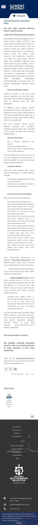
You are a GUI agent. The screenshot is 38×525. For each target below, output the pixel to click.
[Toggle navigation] (3, 6)
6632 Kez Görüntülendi (17, 374)
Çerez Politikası (26, 518)
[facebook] (6, 369)
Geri (27, 374)
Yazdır (32, 374)
